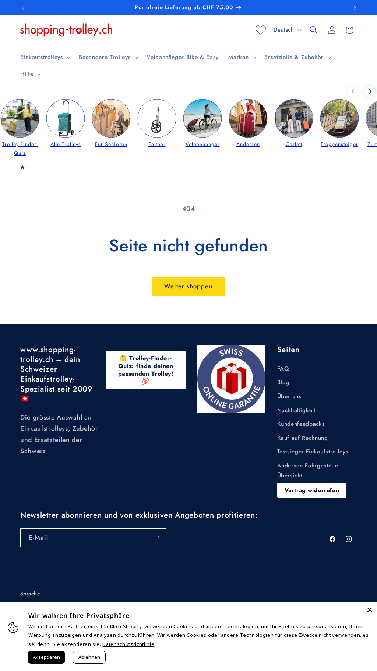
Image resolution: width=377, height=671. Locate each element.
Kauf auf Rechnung (302, 438)
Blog (283, 382)
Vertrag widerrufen (312, 490)
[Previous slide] (353, 91)
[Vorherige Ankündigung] (22, 7)
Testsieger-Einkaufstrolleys (313, 452)
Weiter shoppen (188, 286)
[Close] (369, 609)
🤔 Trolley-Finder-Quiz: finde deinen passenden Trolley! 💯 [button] (145, 369)
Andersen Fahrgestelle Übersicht (307, 471)
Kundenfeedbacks (301, 424)
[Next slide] (369, 91)
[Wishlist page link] (261, 30)
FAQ (283, 369)
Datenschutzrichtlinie (128, 644)
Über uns (289, 396)
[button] (44, 57)
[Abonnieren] (157, 537)
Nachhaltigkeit (296, 410)
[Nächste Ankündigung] (355, 7)
